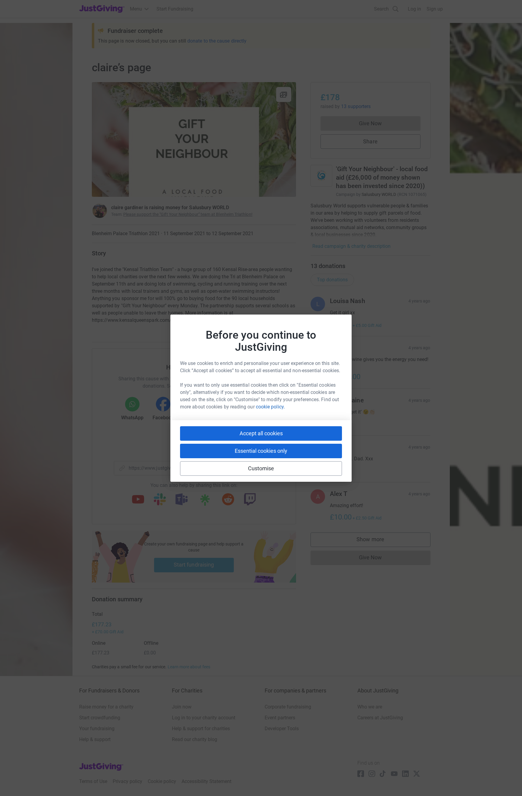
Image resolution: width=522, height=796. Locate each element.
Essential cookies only (261, 451)
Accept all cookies (261, 433)
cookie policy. (270, 407)
